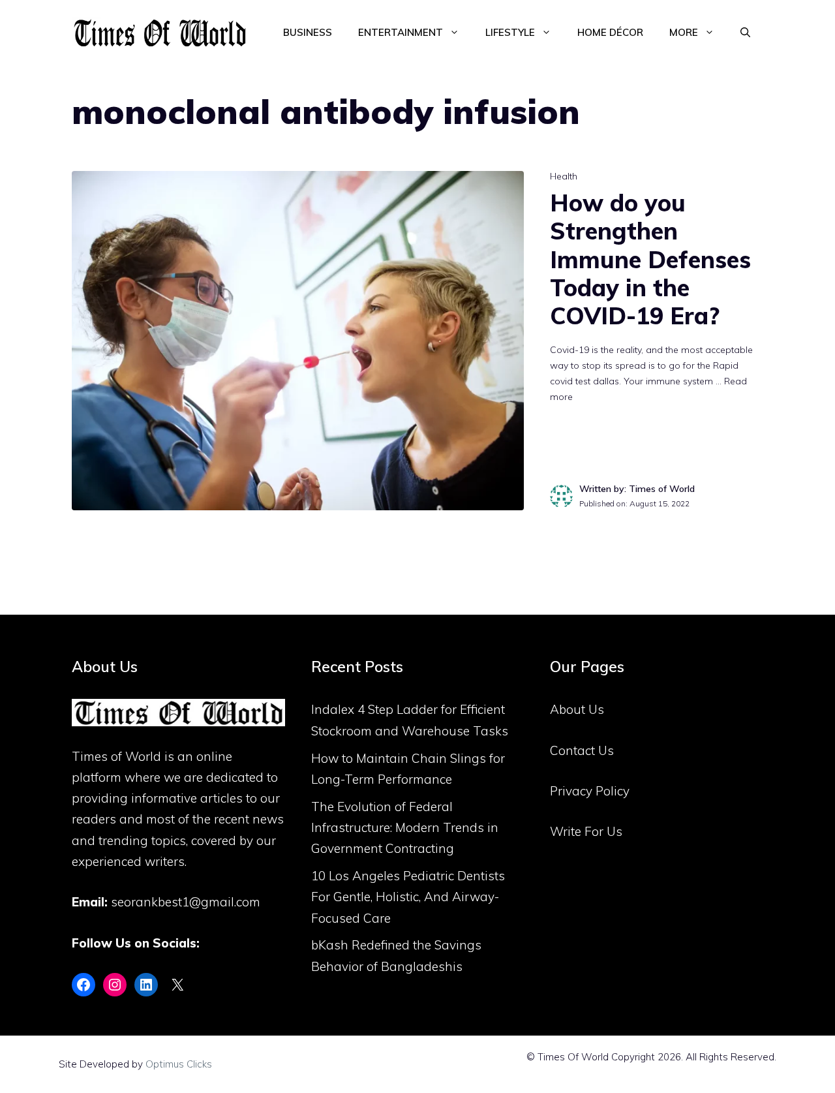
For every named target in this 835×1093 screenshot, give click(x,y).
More (683, 32)
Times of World (116, 756)
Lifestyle (510, 32)
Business (307, 32)
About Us (577, 709)
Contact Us (582, 750)
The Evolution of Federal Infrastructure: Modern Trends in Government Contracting (404, 828)
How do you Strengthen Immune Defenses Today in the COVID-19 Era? (650, 259)
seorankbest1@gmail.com (185, 902)
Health (563, 176)
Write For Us (586, 831)
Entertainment (400, 32)
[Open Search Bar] (745, 32)
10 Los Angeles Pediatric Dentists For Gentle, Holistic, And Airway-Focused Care (408, 897)
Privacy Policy (590, 791)
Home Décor (610, 32)
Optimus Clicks (178, 1064)
